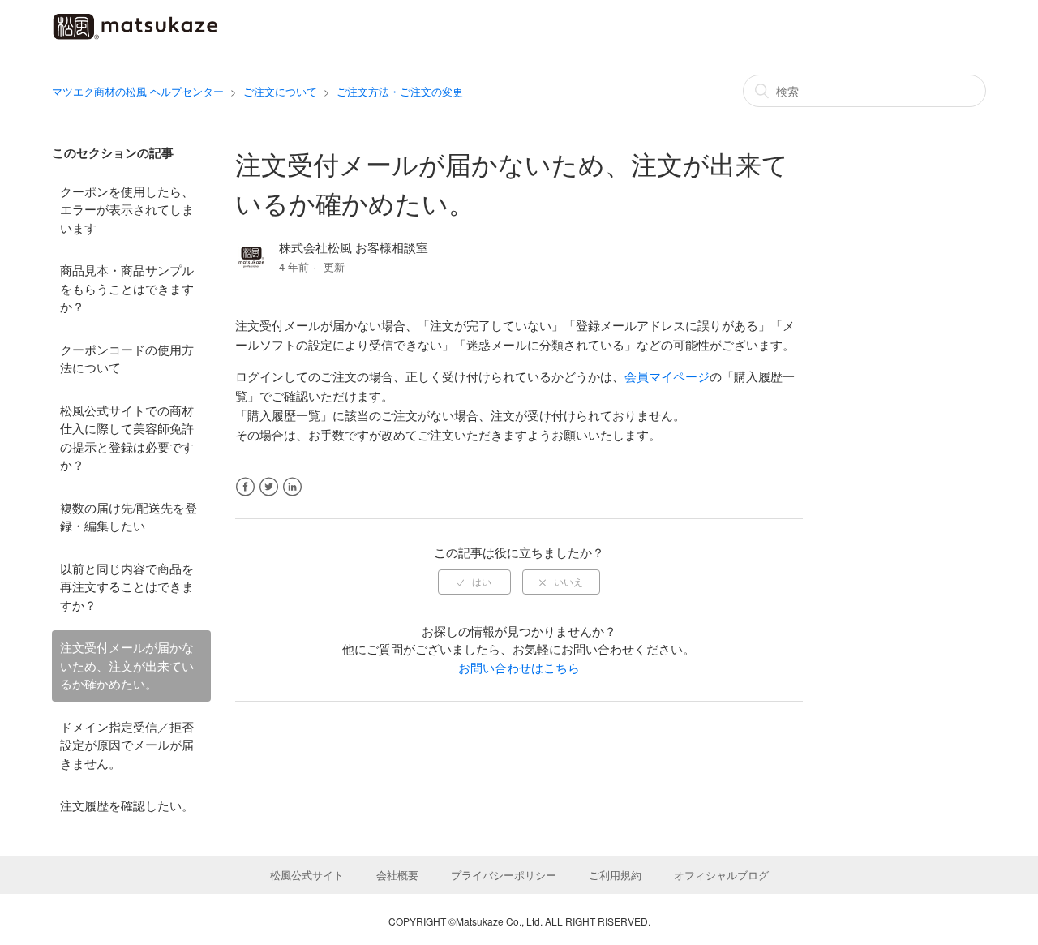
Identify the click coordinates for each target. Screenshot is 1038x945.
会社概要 (397, 875)
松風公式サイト (307, 875)
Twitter (269, 487)
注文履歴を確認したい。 (127, 805)
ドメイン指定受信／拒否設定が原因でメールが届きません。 (127, 744)
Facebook (245, 487)
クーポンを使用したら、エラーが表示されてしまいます (127, 209)
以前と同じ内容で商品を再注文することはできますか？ (127, 586)
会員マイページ (667, 375)
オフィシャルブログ (721, 875)
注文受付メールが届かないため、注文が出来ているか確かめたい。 (127, 665)
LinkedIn (292, 487)
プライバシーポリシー (503, 875)
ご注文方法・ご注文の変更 (400, 91)
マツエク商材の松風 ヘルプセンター (138, 91)
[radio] (474, 581)
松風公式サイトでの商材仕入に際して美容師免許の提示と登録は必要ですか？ (127, 438)
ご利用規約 (615, 875)
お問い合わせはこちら (519, 667)
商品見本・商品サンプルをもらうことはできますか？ (127, 288)
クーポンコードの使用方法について (127, 358)
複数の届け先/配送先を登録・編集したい (128, 517)
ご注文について (280, 91)
